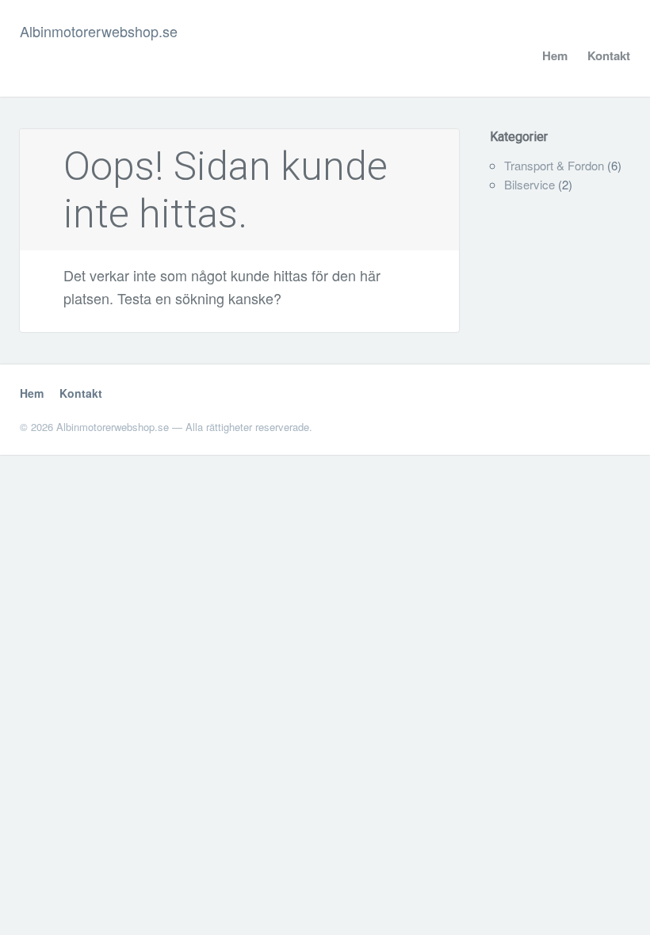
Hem (555, 55)
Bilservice (529, 184)
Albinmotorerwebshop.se (99, 31)
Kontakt (608, 55)
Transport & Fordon (554, 165)
